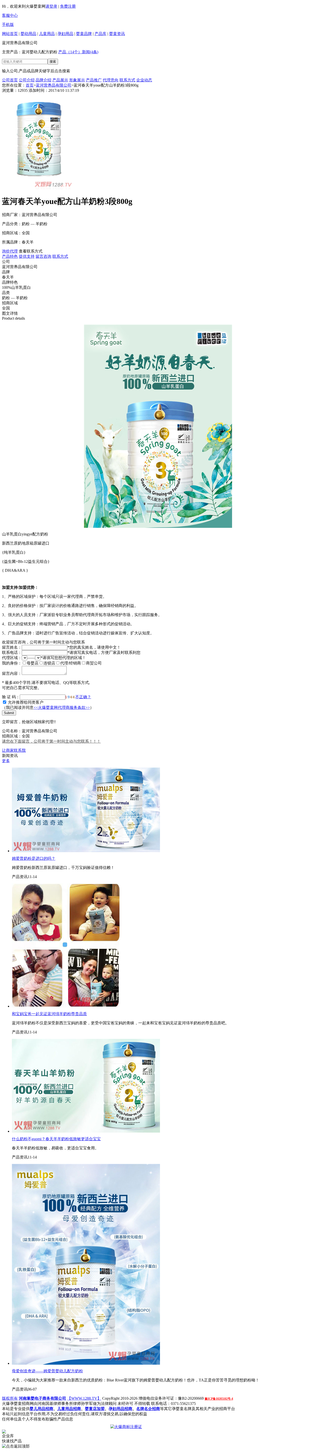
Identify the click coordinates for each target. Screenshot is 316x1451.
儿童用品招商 (69, 1409)
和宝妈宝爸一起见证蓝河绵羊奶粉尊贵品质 (49, 1014)
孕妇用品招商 (120, 1409)
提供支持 (27, 256)
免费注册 (68, 6)
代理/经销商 (70, 663)
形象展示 (77, 80)
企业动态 (144, 80)
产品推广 (94, 80)
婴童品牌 (84, 34)
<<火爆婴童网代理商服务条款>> (62, 707)
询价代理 (10, 251)
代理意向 (110, 80)
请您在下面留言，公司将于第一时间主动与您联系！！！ (51, 741)
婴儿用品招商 (41, 1409)
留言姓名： (12, 647)
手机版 (8, 24)
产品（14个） (70, 52)
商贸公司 (94, 663)
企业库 (8, 1436)
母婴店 (33, 663)
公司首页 (10, 80)
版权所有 (10, 1398)
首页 (30, 85)
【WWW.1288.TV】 (84, 1398)
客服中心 (10, 15)
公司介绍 (27, 80)
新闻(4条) (90, 52)
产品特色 (10, 256)
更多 (6, 761)
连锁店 (49, 663)
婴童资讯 (117, 34)
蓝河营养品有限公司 (53, 85)
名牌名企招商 (148, 1409)
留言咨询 (43, 256)
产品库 (100, 34)
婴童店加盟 (95, 1409)
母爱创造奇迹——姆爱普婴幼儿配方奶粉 (47, 1371)
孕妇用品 (65, 34)
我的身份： (12, 663)
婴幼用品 (28, 34)
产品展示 (60, 80)
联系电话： (12, 652)
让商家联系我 (14, 750)
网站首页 (10, 34)
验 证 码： (11, 697)
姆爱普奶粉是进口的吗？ (33, 858)
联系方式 (127, 80)
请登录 (51, 6)
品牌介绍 (43, 80)
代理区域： (12, 658)
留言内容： (12, 673)
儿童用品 (47, 34)
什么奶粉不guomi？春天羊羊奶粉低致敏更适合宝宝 (56, 1139)
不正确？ (83, 697)
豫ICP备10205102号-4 (219, 1398)
